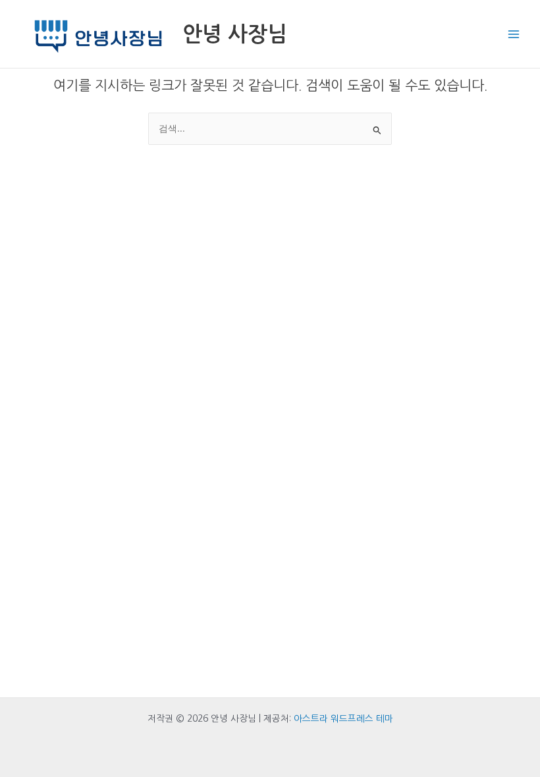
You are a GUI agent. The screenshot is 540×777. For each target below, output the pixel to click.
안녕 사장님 (234, 34)
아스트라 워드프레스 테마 (343, 718)
